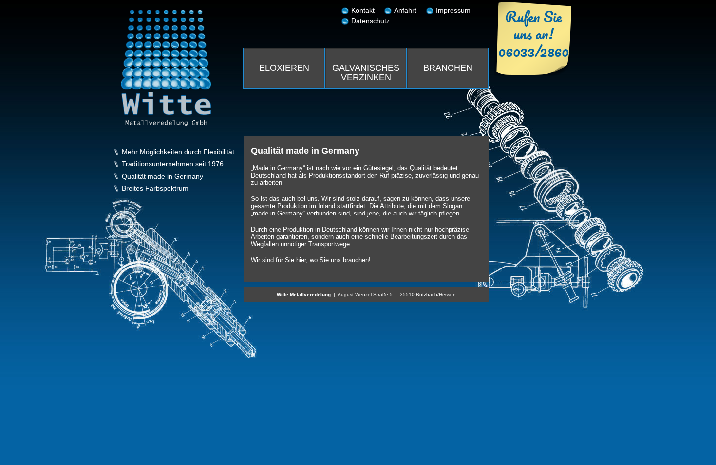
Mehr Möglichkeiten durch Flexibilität (178, 152)
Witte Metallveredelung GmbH (166, 68)
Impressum (453, 10)
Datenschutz (370, 21)
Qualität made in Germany (162, 176)
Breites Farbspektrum (155, 188)
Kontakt (363, 10)
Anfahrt (405, 10)
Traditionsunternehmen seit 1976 (173, 164)
